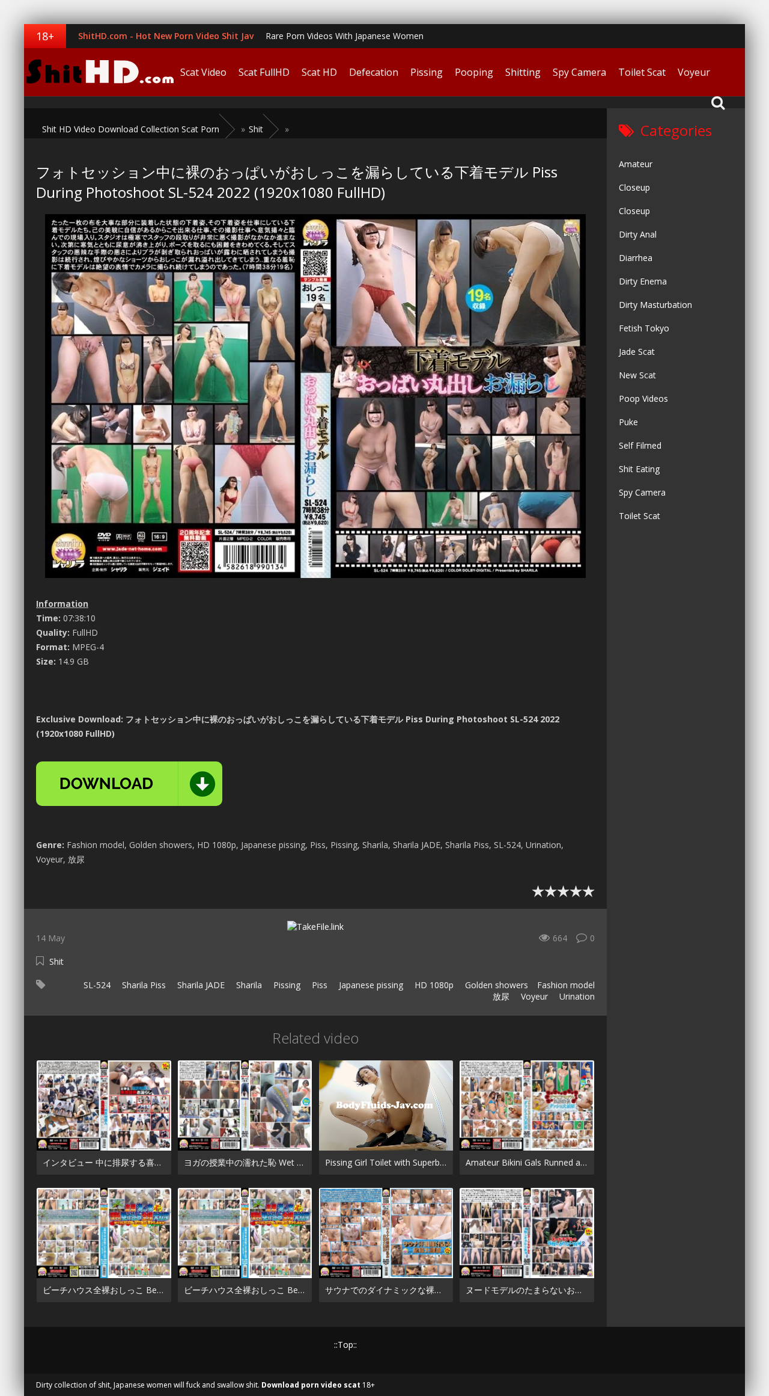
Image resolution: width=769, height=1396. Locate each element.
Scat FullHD (264, 72)
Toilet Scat (642, 72)
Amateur (635, 164)
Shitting (523, 72)
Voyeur (694, 72)
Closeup (634, 187)
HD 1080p (433, 985)
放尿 (499, 996)
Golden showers (495, 985)
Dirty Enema (643, 281)
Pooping (474, 72)
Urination (576, 996)
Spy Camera (579, 72)
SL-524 (96, 985)
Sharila (248, 985)
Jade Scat (637, 351)
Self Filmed (640, 445)
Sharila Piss (143, 985)
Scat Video (203, 72)
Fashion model (566, 985)
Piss (318, 985)
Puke (628, 422)
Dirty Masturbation (655, 304)
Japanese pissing (369, 985)
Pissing (426, 72)
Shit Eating (639, 469)
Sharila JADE (200, 985)
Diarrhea (635, 257)
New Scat (637, 375)
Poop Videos (643, 398)
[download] (129, 783)
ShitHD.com (99, 72)
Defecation (373, 72)
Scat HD (319, 72)
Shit (56, 961)
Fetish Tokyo (644, 328)
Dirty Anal (638, 234)
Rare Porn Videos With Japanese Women (345, 36)
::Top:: (345, 1344)
